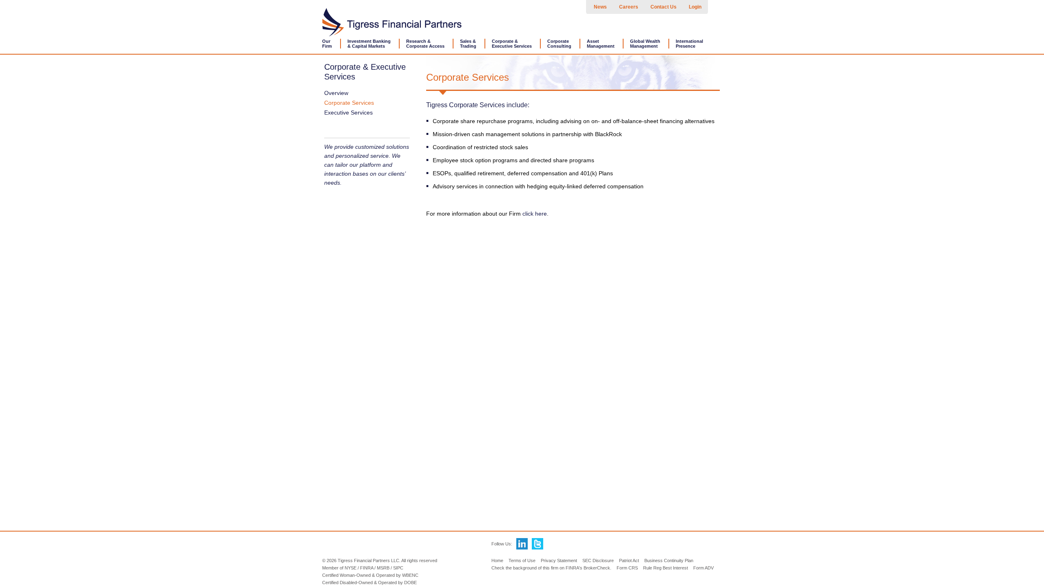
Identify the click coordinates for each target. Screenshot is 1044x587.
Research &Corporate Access (425, 44)
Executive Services (348, 112)
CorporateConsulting (559, 44)
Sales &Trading (468, 44)
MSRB (383, 567)
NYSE (350, 567)
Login (695, 7)
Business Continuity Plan (668, 560)
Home (497, 560)
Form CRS (627, 567)
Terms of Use (522, 560)
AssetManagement (601, 44)
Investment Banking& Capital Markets (369, 44)
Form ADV (703, 567)
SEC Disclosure (598, 560)
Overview (336, 93)
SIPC (398, 567)
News (600, 7)
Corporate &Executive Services (512, 44)
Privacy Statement (559, 560)
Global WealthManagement (645, 44)
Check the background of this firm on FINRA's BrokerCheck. (551, 567)
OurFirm (327, 44)
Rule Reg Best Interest (665, 567)
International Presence (689, 44)
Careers (628, 7)
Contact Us (663, 7)
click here (534, 213)
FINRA (366, 567)
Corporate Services (349, 102)
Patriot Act (629, 560)
